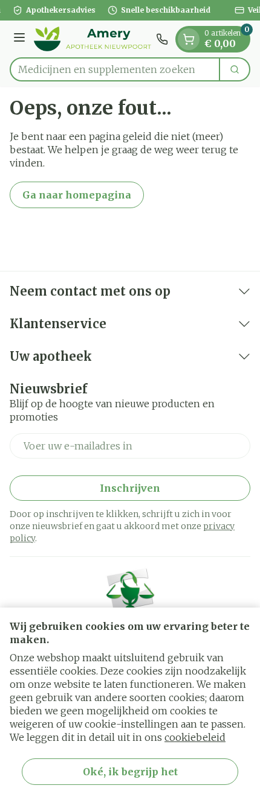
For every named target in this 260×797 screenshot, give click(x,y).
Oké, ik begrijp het (130, 772)
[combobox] (115, 69)
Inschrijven (130, 488)
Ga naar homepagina (76, 195)
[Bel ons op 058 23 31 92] (162, 39)
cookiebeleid (195, 737)
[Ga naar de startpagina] (92, 39)
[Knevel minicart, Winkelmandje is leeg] (189, 39)
